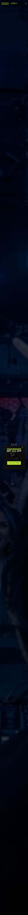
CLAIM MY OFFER (14, 463)
